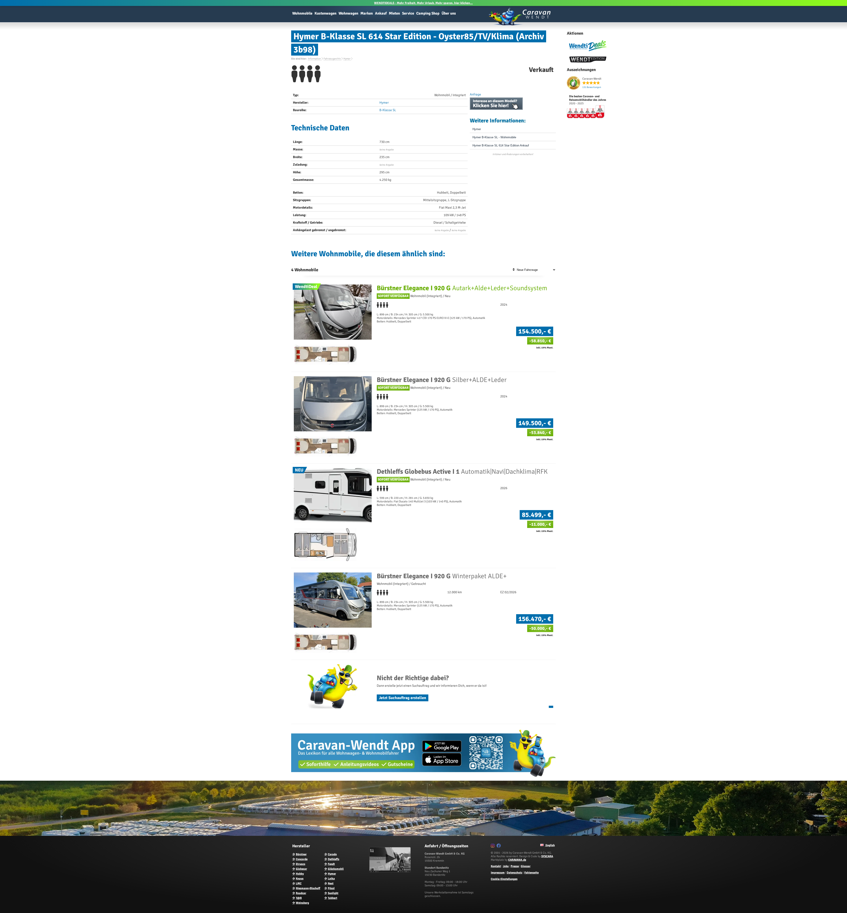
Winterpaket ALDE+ (442, 576)
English (550, 845)
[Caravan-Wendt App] (423, 778)
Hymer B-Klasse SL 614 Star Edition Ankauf (500, 145)
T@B (299, 898)
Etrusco (300, 864)
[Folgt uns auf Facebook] (499, 846)
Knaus (300, 878)
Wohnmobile (302, 13)
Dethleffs (333, 859)
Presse (515, 866)
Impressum (498, 872)
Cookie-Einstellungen (504, 879)
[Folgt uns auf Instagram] (493, 846)
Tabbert (332, 898)
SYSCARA (547, 856)
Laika (331, 878)
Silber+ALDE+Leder (442, 380)
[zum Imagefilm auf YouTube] (390, 871)
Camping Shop (427, 13)
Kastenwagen (325, 13)
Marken (366, 13)
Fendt (331, 864)
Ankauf (381, 13)
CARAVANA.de (517, 860)
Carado (332, 854)
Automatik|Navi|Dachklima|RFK (462, 472)
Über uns (449, 13)
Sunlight (333, 893)
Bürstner (301, 854)
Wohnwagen (348, 13)
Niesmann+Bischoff (308, 888)
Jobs (506, 866)
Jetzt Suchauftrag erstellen (402, 697)
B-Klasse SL (387, 110)
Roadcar (301, 893)
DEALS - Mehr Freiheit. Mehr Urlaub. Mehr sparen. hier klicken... (423, 3)
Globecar (301, 869)
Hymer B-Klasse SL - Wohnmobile (494, 137)
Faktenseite (531, 872)
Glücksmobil (336, 869)
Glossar (525, 866)
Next (331, 883)
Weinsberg (302, 903)
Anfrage (475, 94)
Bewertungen (591, 87)
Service (408, 13)
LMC (299, 883)
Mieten (394, 13)
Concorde (301, 859)
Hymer (384, 103)
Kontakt (496, 866)
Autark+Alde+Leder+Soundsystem (462, 288)
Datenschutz (514, 872)
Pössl (331, 888)
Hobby (300, 874)
